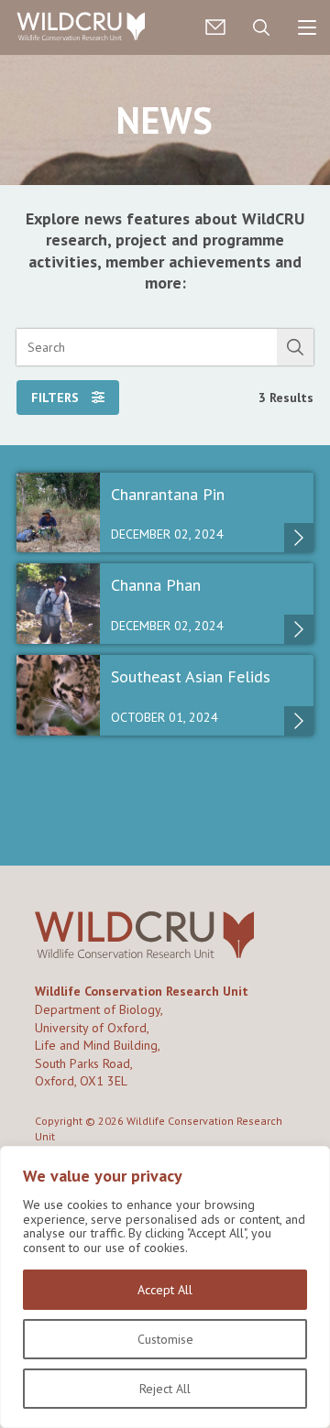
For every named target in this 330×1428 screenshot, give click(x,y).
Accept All (165, 1289)
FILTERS (56, 397)
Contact (215, 27)
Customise (165, 1339)
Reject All (165, 1388)
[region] (165, 1287)
